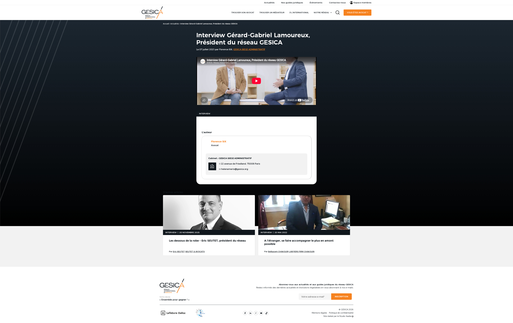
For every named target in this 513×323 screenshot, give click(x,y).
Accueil (166, 24)
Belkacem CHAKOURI (278, 251)
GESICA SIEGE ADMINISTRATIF (249, 49)
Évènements (316, 2)
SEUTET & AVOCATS (195, 251)
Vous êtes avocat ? (357, 12)
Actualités (269, 2)
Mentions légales (319, 313)
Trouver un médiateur (271, 12)
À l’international (299, 12)
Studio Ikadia (345, 316)
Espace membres (362, 2)
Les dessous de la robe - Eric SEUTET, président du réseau (207, 240)
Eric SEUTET (179, 251)
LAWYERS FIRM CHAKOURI (301, 251)
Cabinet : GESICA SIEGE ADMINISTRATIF (230, 158)
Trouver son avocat (242, 12)
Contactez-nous (337, 2)
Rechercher (338, 13)
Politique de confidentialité (341, 313)
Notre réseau (321, 12)
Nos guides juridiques (292, 2)
